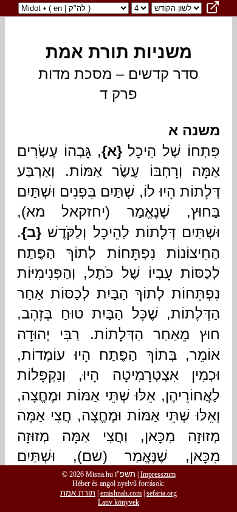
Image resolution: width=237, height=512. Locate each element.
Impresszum (158, 474)
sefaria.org (161, 493)
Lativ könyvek (118, 502)
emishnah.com (121, 493)
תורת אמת (77, 492)
